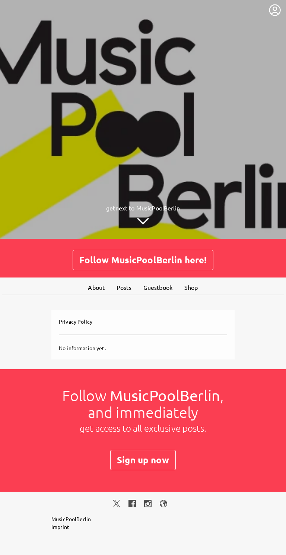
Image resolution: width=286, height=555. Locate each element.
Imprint (60, 526)
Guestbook (157, 287)
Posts (124, 287)
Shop (191, 287)
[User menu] (274, 10)
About (96, 287)
